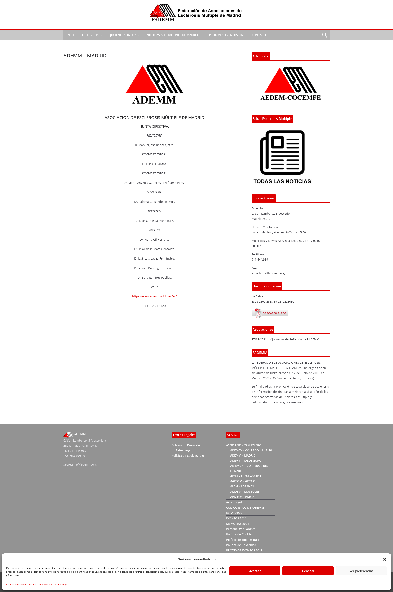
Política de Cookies (239, 534)
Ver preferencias (361, 571)
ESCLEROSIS (90, 35)
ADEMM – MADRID (242, 455)
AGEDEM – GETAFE (242, 481)
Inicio (71, 35)
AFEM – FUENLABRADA (245, 476)
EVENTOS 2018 (236, 518)
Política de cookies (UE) (188, 456)
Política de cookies (16, 584)
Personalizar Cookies (240, 529)
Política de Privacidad (41, 584)
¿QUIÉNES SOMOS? (123, 35)
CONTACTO (259, 35)
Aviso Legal (61, 584)
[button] (385, 559)
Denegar (308, 571)
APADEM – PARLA (242, 497)
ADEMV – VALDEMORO (245, 460)
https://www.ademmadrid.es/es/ (154, 296)
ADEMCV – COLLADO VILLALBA (251, 450)
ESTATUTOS (234, 513)
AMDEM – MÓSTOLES (245, 491)
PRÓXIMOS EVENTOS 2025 (227, 35)
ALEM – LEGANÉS (242, 486)
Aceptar (255, 571)
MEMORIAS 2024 (237, 524)
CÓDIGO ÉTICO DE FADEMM (245, 507)
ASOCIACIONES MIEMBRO (243, 445)
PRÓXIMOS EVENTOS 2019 (244, 550)
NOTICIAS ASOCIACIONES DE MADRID (172, 35)
